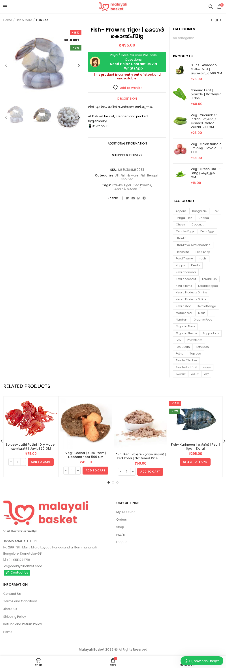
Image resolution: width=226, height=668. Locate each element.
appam (181, 211)
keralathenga (207, 306)
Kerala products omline (191, 292)
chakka (203, 218)
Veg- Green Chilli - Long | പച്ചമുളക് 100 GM (206, 173)
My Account (125, 512)
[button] (41, 462)
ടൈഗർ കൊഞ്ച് (127, 189)
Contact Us (19, 572)
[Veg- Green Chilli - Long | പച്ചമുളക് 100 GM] (180, 176)
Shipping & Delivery (127, 155)
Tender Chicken (186, 360)
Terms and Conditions (20, 601)
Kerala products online (191, 299)
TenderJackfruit (186, 367)
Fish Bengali (149, 175)
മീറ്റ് (206, 374)
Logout (121, 542)
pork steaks (194, 340)
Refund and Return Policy (22, 624)
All (117, 175)
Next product (220, 20)
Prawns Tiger (121, 185)
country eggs (185, 231)
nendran (182, 319)
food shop (203, 252)
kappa (180, 265)
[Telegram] (144, 198)
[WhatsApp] (138, 198)
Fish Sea (42, 20)
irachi (203, 258)
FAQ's (120, 535)
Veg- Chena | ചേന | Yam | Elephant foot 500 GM (85, 455)
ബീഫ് (194, 374)
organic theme (186, 333)
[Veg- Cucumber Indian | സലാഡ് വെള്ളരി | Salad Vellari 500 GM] (180, 124)
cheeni (180, 224)
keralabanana (186, 272)
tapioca (195, 353)
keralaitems (184, 286)
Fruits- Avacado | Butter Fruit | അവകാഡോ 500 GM (206, 69)
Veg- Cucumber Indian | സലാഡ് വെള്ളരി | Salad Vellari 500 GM (204, 121)
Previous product (211, 20)
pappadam (211, 333)
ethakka (181, 238)
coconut (197, 224)
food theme (184, 258)
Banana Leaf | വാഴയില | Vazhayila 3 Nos (206, 94)
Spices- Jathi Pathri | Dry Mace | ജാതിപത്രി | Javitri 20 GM (31, 446)
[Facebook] (122, 198)
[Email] (133, 198)
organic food (203, 319)
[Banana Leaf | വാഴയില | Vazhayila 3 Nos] (180, 97)
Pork (178, 340)
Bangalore (199, 211)
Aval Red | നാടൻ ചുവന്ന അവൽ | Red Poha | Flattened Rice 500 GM (140, 458)
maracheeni (184, 313)
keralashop (183, 306)
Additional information (127, 143)
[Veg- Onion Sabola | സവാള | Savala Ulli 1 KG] (180, 151)
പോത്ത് (180, 374)
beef (215, 211)
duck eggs (207, 231)
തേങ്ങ (207, 367)
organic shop (185, 326)
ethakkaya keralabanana (193, 245)
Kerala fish (209, 279)
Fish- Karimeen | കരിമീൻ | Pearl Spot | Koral (195, 446)
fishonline (182, 252)
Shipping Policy (14, 616)
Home (7, 20)
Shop (120, 527)
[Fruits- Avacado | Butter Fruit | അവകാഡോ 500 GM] (180, 72)
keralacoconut (186, 279)
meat (201, 313)
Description (127, 98)
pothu (179, 353)
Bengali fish (184, 218)
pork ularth (183, 347)
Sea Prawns (142, 185)
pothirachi (202, 347)
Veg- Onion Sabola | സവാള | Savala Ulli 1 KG (206, 148)
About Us (10, 609)
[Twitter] (127, 198)
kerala (195, 265)
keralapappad (208, 286)
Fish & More (24, 20)
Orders (121, 519)
